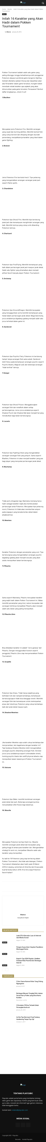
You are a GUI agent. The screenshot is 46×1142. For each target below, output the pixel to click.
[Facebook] (11, 37)
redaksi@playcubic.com (20, 1110)
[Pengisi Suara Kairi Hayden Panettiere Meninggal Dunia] (8, 950)
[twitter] (23, 921)
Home (4, 9)
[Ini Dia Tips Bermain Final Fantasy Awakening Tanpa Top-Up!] (8, 1020)
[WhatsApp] (26, 37)
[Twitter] (16, 37)
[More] (31, 37)
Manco (9, 32)
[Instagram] (23, 1125)
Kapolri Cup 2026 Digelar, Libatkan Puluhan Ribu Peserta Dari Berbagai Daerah (28, 961)
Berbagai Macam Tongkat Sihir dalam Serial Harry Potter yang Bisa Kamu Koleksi (29, 995)
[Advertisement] (23, 1051)
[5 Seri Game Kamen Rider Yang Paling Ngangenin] (8, 984)
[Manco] (3, 32)
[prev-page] (3, 969)
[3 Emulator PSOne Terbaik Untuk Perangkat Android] (8, 1008)
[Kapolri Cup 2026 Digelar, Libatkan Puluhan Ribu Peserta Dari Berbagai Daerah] (8, 962)
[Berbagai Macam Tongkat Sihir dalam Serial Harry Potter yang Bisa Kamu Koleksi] (8, 996)
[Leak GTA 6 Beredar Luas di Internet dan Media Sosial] (8, 939)
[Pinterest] (21, 37)
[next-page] (7, 969)
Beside (10, 9)
